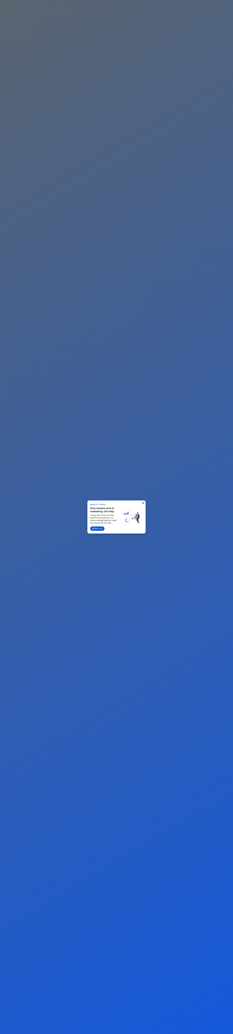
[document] (116, 517)
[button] (143, 503)
